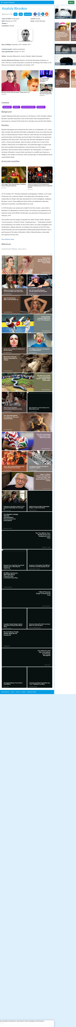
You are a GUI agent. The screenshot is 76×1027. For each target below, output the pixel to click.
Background (7, 107)
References (41, 107)
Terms (12, 908)
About (5, 908)
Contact (23, 908)
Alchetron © (31, 908)
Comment (28, 14)
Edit (15, 14)
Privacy (18, 908)
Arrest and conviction (28, 107)
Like (20, 14)
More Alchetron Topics (7, 239)
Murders (16, 107)
